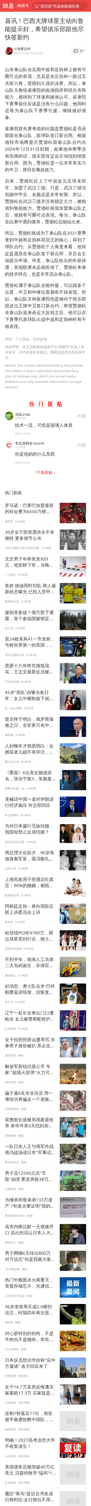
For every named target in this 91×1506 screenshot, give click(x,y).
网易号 (23, 5)
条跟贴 (44, 472)
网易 (8, 6)
